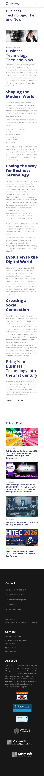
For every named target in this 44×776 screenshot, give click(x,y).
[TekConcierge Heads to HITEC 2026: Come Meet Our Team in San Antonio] (22, 537)
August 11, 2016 (11, 47)
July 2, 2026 (10, 520)
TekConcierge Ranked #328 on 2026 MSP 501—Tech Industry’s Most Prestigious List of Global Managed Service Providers (21, 488)
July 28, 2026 (10, 482)
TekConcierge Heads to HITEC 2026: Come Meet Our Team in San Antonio (20, 553)
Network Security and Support (16, 640)
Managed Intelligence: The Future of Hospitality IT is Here (22, 523)
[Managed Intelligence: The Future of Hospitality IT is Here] (22, 506)
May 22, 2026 (10, 549)
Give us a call (24, 384)
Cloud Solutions (10, 651)
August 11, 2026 (11, 448)
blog (19, 47)
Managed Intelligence (13, 636)
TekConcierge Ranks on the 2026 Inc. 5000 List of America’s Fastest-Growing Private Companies (21, 454)
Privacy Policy (10, 619)
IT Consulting (10, 644)
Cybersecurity (10, 647)
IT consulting (30, 83)
